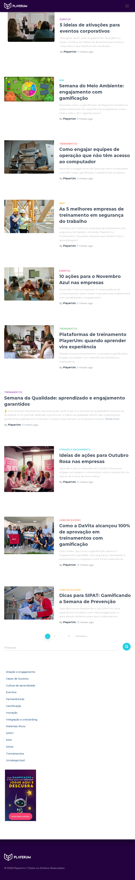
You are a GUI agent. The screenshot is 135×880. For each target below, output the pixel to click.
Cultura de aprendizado (20, 685)
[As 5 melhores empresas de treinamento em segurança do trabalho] (29, 216)
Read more (112, 419)
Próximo (81, 636)
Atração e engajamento (75, 449)
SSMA (9, 746)
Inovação (11, 712)
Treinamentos (68, 143)
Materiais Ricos (15, 726)
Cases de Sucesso (70, 520)
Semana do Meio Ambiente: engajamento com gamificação (91, 92)
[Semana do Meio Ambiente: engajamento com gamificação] (29, 89)
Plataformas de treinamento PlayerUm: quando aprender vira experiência (92, 340)
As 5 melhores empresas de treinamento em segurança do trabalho (91, 215)
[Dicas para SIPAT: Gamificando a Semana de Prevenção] (29, 603)
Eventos (65, 19)
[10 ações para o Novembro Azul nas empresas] (29, 284)
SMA (61, 80)
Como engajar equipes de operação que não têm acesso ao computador (94, 155)
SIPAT (62, 203)
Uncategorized (15, 760)
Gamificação (13, 706)
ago (86, 51)
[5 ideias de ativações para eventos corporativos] (31, 26)
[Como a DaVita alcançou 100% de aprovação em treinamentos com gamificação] (29, 535)
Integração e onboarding (21, 719)
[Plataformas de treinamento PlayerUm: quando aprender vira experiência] (29, 341)
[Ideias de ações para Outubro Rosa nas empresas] (29, 469)
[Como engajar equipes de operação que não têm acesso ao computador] (29, 157)
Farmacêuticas (15, 699)
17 (69, 636)
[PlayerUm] (17, 6)
